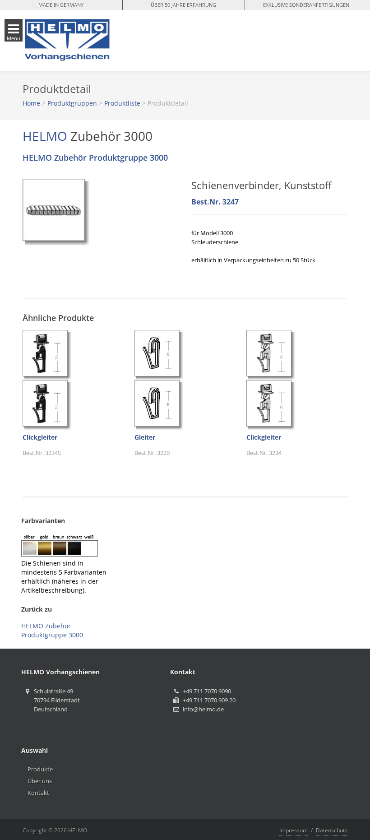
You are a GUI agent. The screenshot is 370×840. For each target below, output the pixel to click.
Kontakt (38, 793)
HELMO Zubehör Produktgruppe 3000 (95, 157)
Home (31, 103)
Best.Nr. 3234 (264, 453)
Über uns (40, 781)
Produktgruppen (72, 103)
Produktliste (122, 103)
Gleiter (144, 437)
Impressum (293, 830)
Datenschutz (331, 830)
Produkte (40, 769)
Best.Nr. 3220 (152, 453)
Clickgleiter (40, 437)
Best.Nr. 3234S (42, 453)
